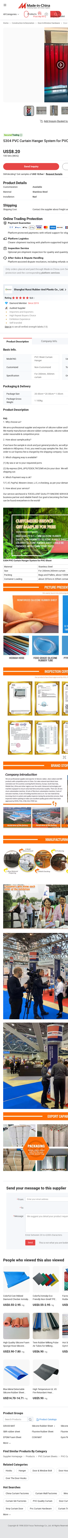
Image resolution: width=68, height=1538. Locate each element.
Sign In (8, 326)
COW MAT (37, 1437)
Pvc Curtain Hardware (41, 1508)
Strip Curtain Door (14, 1508)
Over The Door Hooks (16, 1478)
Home (5, 23)
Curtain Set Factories (16, 1500)
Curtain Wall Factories (46, 1493)
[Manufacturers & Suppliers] (34, 5)
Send (30, 1242)
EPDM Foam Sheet (12, 1437)
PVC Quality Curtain (42, 1500)
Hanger (22, 1470)
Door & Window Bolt (42, 1470)
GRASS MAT (9, 1425)
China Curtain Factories (17, 1493)
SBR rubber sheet (11, 1431)
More (6, 1514)
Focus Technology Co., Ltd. (40, 1525)
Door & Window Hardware (49, 23)
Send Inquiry (31, 166)
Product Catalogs (48, 1419)
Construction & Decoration (23, 23)
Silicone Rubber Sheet (42, 1425)
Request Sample (54, 174)
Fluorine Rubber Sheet (42, 1431)
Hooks (9, 1470)
